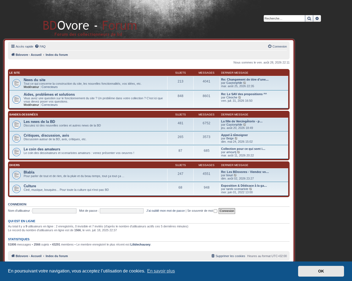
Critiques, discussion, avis (46, 135)
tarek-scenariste (237, 189)
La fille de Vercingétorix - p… (242, 121)
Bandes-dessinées (23, 114)
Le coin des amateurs (42, 149)
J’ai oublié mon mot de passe (165, 210)
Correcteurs (50, 87)
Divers (14, 165)
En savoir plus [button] (161, 271)
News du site (34, 80)
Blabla (29, 172)
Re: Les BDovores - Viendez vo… (245, 171)
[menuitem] (40, 46)
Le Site (14, 72)
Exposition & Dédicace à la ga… (244, 185)
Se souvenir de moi (200, 210)
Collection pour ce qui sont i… (243, 148)
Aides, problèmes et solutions (49, 94)
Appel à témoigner (234, 135)
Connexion (17, 204)
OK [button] (321, 271)
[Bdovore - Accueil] (81, 19)
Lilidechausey (140, 244)
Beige (230, 138)
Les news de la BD (39, 122)
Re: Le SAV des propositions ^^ (244, 94)
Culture (30, 186)
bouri (229, 175)
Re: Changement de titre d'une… (245, 79)
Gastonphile (234, 82)
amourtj (231, 152)
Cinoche (231, 97)
